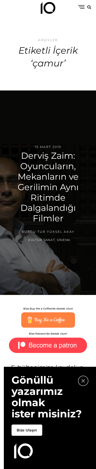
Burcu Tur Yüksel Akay (48, 232)
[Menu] (81, 7)
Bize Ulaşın (27, 430)
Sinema (63, 240)
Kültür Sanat (41, 240)
